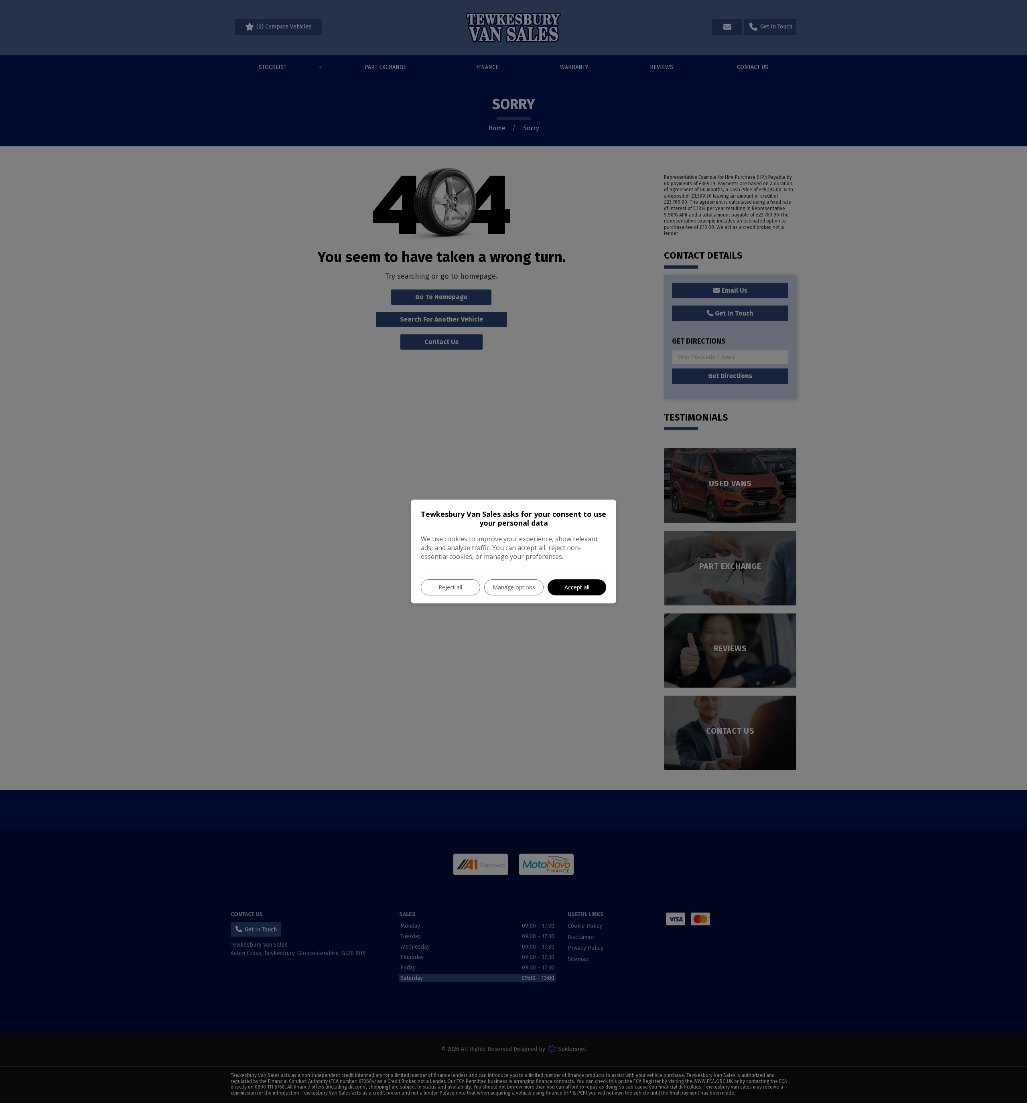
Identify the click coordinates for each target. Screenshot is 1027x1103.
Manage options (514, 587)
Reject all (450, 587)
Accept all (576, 587)
